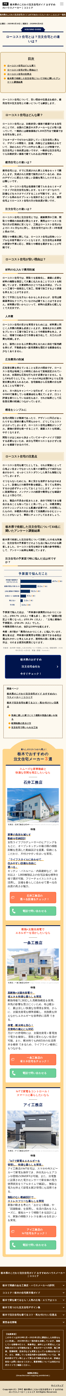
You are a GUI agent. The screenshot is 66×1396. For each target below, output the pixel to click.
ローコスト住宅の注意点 (19, 74)
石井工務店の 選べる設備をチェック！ (35, 897)
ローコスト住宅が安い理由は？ (22, 70)
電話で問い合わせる (35, 911)
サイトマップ (57, 1385)
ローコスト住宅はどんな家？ (21, 65)
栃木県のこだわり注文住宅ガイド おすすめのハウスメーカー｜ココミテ (29, 6)
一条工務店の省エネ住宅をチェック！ (35, 1059)
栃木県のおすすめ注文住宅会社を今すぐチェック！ (31, 666)
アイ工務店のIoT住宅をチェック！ (35, 1231)
